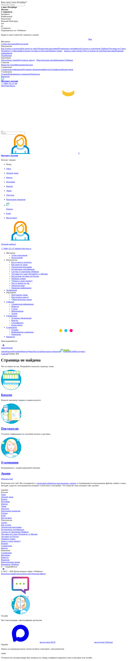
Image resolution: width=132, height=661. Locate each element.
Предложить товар (9, 60)
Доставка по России (10, 536)
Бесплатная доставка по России (34, 51)
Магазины (5, 555)
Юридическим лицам (45, 60)
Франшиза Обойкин (64, 60)
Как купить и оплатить (11, 48)
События (10, 302)
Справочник (11, 316)
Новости (5, 65)
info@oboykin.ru (8, 86)
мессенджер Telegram (103, 642)
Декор (3, 506)
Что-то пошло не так (93, 51)
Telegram (5, 39)
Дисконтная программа (48, 48)
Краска (4, 499)
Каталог (6, 394)
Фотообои (5, 501)
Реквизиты (35, 74)
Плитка (4, 513)
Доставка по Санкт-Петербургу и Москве (29, 274)
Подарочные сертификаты (69, 48)
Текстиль (5, 508)
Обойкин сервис (55, 51)
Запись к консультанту (74, 51)
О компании (11, 327)
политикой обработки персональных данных (56, 483)
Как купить (6, 525)
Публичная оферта (37, 574)
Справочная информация (12, 69)
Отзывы (4, 74)
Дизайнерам (6, 55)
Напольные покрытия (10, 511)
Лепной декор (7, 497)
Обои (3, 495)
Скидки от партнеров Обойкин (95, 48)
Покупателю (10, 428)
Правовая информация (21, 288)
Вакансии (5, 76)
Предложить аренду (26, 60)
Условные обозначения (33, 69)
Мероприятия (21, 65)
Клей (3, 515)
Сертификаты (56, 69)
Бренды (46, 69)
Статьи (12, 65)
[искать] (2, 131)
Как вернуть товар (29, 48)
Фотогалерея (22, 44)
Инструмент (6, 518)
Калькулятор (67, 69)
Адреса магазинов (9, 44)
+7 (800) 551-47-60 (9, 83)
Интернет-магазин (9, 81)
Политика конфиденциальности (15, 574)
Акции (30, 65)
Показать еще (7, 479)
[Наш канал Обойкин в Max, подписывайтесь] (2, 79)
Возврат (4, 543)
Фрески (4, 504)
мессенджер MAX (48, 642)
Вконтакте (49, 39)
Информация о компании (19, 74)
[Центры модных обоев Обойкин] (66, 128)
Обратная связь (108, 51)
